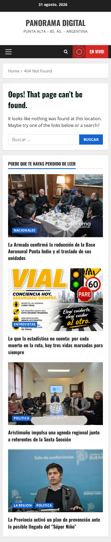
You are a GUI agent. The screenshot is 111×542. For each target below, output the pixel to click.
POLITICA (21, 418)
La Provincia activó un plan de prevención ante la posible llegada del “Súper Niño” (54, 523)
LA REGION (23, 505)
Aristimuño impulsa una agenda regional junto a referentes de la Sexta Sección (54, 435)
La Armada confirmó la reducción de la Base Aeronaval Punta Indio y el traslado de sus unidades (51, 251)
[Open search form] (66, 51)
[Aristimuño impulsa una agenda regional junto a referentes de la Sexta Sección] (55, 393)
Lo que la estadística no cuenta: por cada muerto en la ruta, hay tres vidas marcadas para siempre (55, 345)
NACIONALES (24, 230)
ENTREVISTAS (25, 324)
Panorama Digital (55, 22)
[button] (8, 51)
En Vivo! (97, 51)
